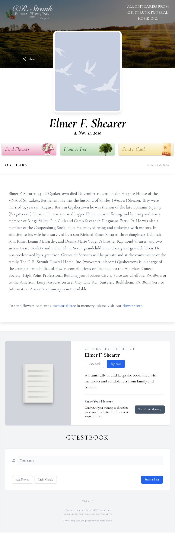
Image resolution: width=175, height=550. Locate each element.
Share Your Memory (149, 409)
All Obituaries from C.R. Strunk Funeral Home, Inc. (148, 12)
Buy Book (115, 364)
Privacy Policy (77, 513)
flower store (132, 305)
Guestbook (158, 165)
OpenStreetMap (91, 520)
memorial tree (64, 305)
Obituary (16, 165)
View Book (94, 364)
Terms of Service (97, 513)
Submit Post (152, 479)
